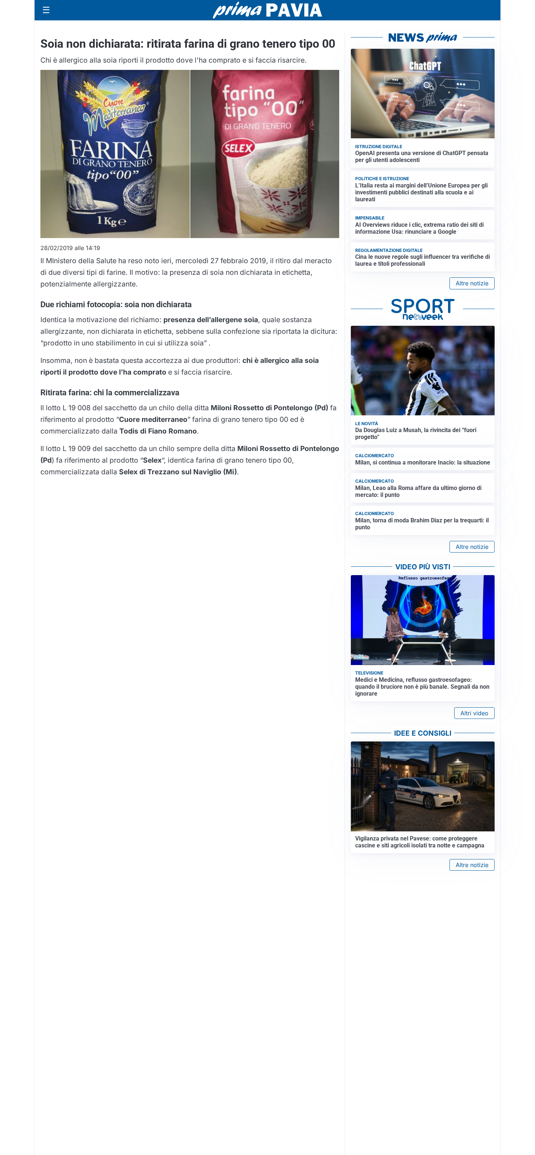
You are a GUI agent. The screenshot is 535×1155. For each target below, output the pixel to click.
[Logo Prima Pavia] (267, 10)
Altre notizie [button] (472, 283)
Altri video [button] (474, 713)
